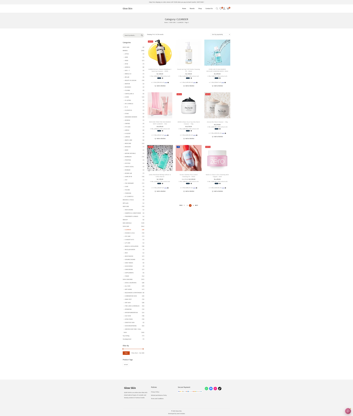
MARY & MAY (128, 140)
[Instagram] (215, 388)
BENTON (127, 84)
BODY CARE (126, 47)
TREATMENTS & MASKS (131, 216)
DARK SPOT (128, 299)
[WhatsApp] (206, 388)
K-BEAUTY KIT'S (129, 239)
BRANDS (125, 50)
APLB (126, 64)
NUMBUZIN (128, 157)
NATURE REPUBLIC (130, 153)
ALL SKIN (127, 286)
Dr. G (126, 107)
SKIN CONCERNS (128, 279)
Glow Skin (127, 8)
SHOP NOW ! (200, 2)
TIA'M (126, 186)
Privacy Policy (155, 392)
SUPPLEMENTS (129, 273)
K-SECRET (128, 133)
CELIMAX (127, 90)
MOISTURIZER (129, 256)
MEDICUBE (128, 143)
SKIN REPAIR (129, 266)
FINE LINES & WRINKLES (132, 306)
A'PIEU (127, 54)
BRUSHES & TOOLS (128, 200)
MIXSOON (128, 147)
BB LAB (127, 77)
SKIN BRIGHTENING (131, 326)
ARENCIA (127, 67)
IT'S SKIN (127, 127)
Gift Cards (125, 203)
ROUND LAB (128, 173)
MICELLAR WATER (130, 249)
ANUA (126, 60)
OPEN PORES (129, 319)
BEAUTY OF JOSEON (130, 80)
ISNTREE (127, 123)
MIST (126, 253)
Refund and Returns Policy (159, 395)
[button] (159, 86)
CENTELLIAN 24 (129, 94)
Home (166, 22)
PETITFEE (127, 163)
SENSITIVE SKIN (129, 322)
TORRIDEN (128, 193)
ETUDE (127, 113)
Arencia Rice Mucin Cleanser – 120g (217, 122)
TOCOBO (127, 190)
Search (142, 35)
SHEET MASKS (129, 263)
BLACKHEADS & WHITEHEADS (133, 292)
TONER (127, 276)
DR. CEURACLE (129, 103)
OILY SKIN (128, 316)
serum (126, 364)
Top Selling (126, 336)
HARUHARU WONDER (131, 117)
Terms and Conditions (157, 398)
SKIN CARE (172, 22)
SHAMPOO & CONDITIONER (133, 213)
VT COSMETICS (129, 196)
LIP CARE (127, 243)
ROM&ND (127, 170)
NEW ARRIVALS (127, 223)
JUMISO (127, 130)
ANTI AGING (128, 289)
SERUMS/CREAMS (130, 259)
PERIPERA (128, 160)
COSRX (127, 97)
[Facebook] (211, 388)
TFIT (126, 180)
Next (196, 205)
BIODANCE (128, 87)
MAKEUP (125, 220)
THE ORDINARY (129, 183)
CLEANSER (180, 22)
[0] (221, 8)
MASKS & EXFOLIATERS (131, 246)
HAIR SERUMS (129, 210)
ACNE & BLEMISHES (130, 283)
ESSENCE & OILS (130, 233)
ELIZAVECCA (128, 110)
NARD (126, 150)
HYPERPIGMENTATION (131, 312)
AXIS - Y (127, 70)
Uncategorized (127, 339)
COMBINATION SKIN (131, 296)
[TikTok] (219, 388)
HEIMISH (127, 120)
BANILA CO (128, 74)
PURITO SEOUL (129, 166)
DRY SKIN (128, 302)
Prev (180, 205)
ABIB (126, 57)
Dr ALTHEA (128, 100)
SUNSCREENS (129, 269)
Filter (126, 353)
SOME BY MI (128, 176)
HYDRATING (128, 309)
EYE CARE (127, 236)
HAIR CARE (126, 206)
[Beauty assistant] (348, 411)
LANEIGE (127, 137)
